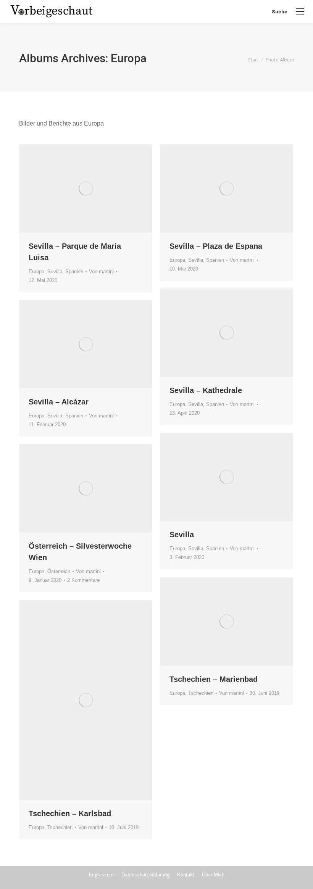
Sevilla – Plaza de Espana (215, 246)
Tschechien (200, 693)
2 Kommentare (83, 580)
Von (101, 271)
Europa (36, 271)
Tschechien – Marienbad (213, 679)
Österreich (58, 571)
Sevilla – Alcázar (59, 402)
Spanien (74, 271)
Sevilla (54, 271)
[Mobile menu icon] (300, 11)
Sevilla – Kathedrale (205, 390)
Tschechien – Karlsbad (70, 813)
